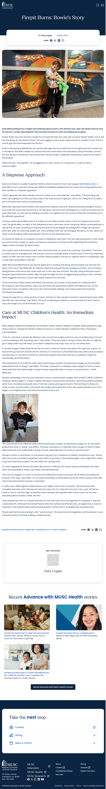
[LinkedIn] (38, 779)
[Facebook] (28, 779)
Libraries (85, 767)
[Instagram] (35, 779)
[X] (32, 779)
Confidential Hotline (64, 771)
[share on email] (63, 41)
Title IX (78, 786)
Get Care (59, 774)
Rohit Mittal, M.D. (88, 184)
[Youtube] (42, 779)
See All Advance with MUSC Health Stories (53, 687)
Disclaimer (58, 786)
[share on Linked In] (59, 40)
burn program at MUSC (76, 268)
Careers (60, 767)
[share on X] (55, 41)
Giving (83, 764)
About (58, 764)
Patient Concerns (88, 771)
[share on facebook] (51, 40)
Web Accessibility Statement (93, 786)
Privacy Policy (69, 786)
